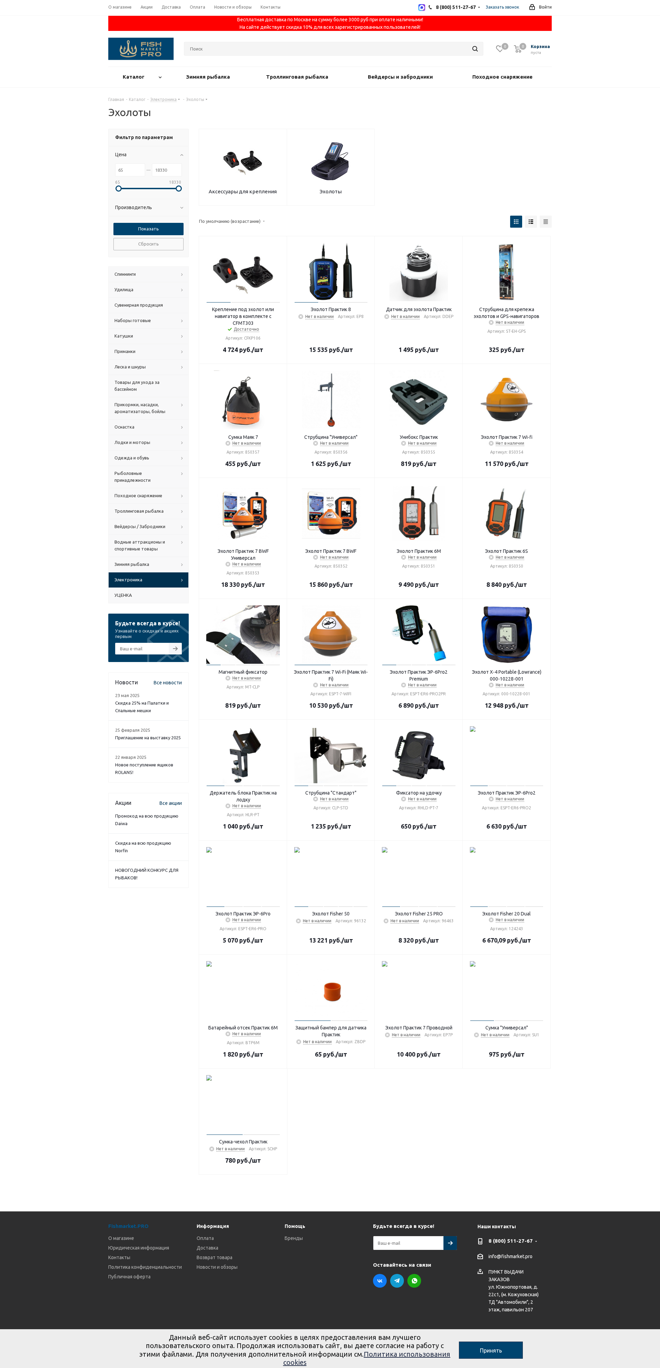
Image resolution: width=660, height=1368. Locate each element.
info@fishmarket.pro (510, 1256)
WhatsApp (414, 1281)
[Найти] (475, 49)
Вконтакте (380, 1281)
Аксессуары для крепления (243, 191)
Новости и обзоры (217, 1267)
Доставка (207, 1248)
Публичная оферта (129, 1276)
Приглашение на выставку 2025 (148, 737)
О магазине (121, 1238)
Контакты (119, 1257)
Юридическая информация (138, 1248)
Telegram (397, 1281)
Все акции (171, 803)
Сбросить (148, 243)
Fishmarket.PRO (128, 1226)
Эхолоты (331, 191)
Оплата (205, 1238)
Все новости (168, 682)
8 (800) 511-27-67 (510, 1241)
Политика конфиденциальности (145, 1267)
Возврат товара (214, 1257)
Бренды (294, 1238)
